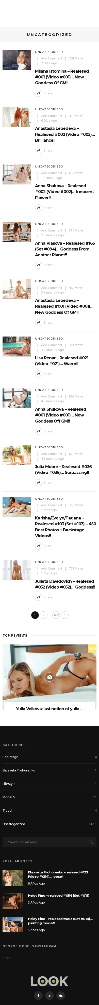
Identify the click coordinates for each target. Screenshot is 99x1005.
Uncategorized (49, 52)
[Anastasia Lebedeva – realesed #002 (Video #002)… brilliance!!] (17, 116)
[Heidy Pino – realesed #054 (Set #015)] (13, 900)
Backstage (49, 757)
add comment (51, 58)
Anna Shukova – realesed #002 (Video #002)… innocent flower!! (64, 191)
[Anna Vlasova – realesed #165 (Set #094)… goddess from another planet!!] (17, 231)
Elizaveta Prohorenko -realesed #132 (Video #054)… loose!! (58, 874)
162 (56, 615)
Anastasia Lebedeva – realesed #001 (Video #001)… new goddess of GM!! (64, 306)
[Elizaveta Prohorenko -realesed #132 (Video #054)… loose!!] (13, 877)
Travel (49, 810)
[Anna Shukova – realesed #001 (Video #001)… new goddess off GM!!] (17, 397)
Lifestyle (49, 783)
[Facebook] (38, 995)
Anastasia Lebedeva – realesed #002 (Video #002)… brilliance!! (65, 134)
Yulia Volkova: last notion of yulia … (49, 708)
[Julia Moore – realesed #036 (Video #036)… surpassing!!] (17, 454)
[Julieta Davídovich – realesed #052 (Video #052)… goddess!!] (17, 569)
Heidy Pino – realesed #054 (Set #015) (58, 895)
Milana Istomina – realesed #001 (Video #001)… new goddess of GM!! (62, 77)
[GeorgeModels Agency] (49, 980)
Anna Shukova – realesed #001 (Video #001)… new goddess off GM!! (60, 415)
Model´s (49, 797)
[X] (49, 995)
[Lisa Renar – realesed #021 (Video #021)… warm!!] (17, 346)
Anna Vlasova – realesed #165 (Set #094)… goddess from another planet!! (65, 249)
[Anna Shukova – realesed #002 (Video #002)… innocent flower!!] (17, 174)
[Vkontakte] (60, 995)
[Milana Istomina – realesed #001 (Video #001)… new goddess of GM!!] (17, 59)
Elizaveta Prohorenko (49, 770)
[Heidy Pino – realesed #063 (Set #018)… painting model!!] (13, 924)
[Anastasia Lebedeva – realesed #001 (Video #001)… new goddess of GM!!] (17, 288)
